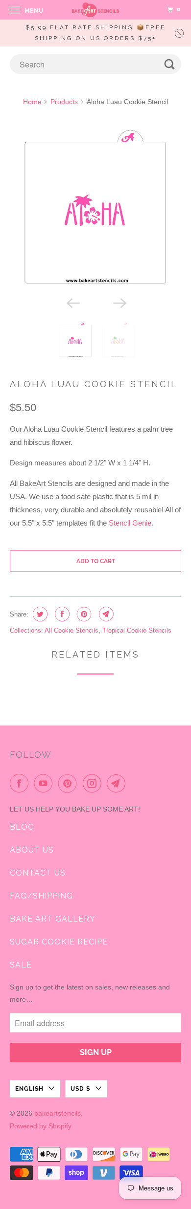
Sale (21, 964)
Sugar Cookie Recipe (59, 941)
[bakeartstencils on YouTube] (45, 783)
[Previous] (72, 302)
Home (32, 102)
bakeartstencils (57, 1113)
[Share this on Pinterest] (83, 614)
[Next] (119, 302)
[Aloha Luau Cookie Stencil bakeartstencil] (95, 208)
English (29, 1088)
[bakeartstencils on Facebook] (21, 783)
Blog (22, 827)
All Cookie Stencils (71, 630)
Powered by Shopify (41, 1126)
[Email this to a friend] (105, 614)
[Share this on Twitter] (39, 614)
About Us (32, 850)
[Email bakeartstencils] (118, 783)
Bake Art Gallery (53, 918)
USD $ (81, 1088)
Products (64, 102)
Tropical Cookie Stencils (136, 630)
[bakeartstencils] (95, 9)
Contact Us (38, 873)
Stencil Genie (130, 523)
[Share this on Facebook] (61, 614)
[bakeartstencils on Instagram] (94, 783)
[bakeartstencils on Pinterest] (69, 783)
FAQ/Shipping (41, 896)
